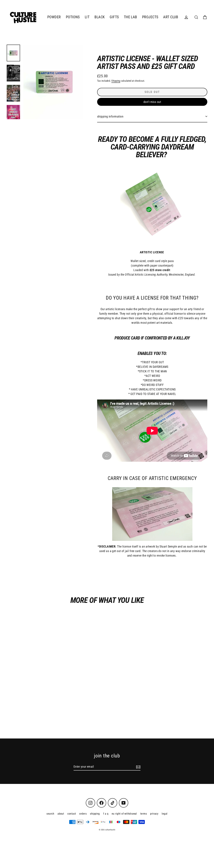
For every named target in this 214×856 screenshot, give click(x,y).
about (61, 813)
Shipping (115, 80)
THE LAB (130, 17)
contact (71, 813)
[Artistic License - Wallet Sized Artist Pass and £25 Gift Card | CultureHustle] (13, 53)
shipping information (110, 116)
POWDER (54, 17)
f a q (105, 813)
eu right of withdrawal (124, 813)
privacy (154, 813)
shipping (95, 813)
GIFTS (114, 17)
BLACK (99, 17)
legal (164, 813)
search (50, 813)
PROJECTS (150, 17)
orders (83, 813)
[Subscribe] (137, 767)
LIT (87, 17)
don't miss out (152, 102)
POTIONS (73, 17)
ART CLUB (170, 17)
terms (143, 813)
